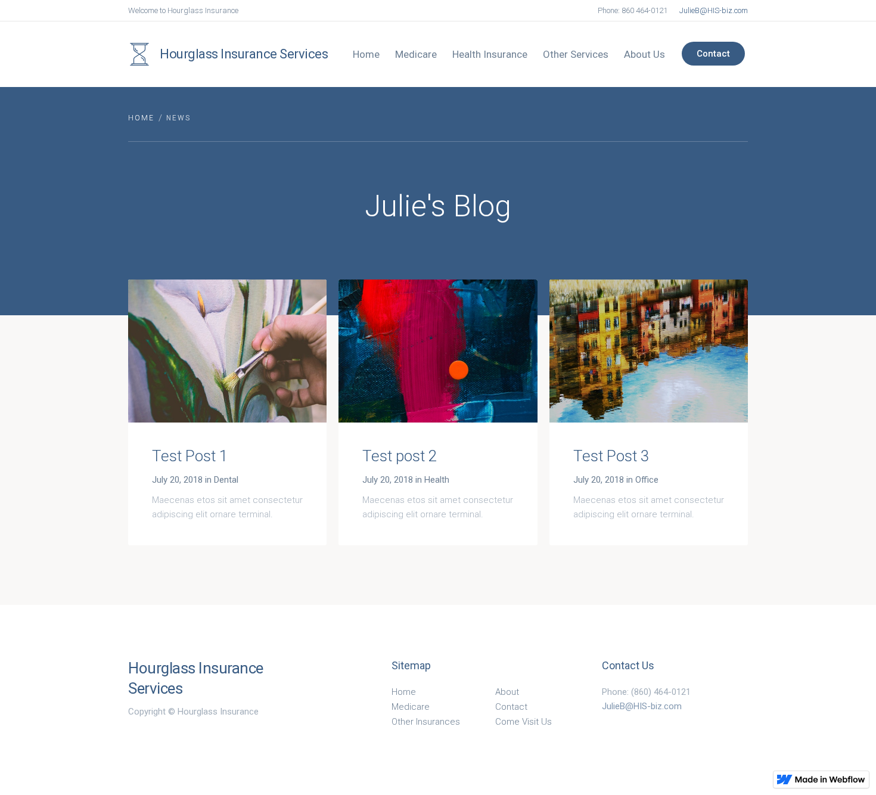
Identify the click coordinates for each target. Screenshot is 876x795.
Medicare (416, 54)
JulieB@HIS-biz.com (713, 10)
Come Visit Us (523, 721)
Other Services (575, 54)
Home (366, 54)
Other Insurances (426, 721)
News (178, 118)
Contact (713, 53)
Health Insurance (489, 54)
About (507, 692)
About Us (644, 54)
